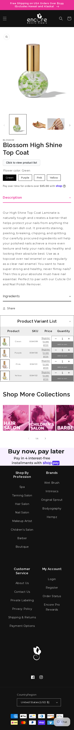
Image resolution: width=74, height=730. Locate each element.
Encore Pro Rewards (52, 607)
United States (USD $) (35, 702)
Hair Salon (22, 504)
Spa (22, 487)
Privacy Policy (22, 609)
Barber (22, 538)
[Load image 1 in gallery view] (17, 124)
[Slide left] (4, 125)
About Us (22, 583)
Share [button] (11, 308)
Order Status (52, 596)
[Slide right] (70, 125)
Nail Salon (22, 512)
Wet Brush (51, 482)
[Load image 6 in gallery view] (56, 124)
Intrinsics (52, 491)
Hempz (52, 517)
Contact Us (22, 592)
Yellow (54, 177)
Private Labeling (22, 600)
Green (9, 177)
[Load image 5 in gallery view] (36, 124)
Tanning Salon (22, 495)
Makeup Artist (22, 521)
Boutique (22, 546)
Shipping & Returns (22, 617)
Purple (25, 177)
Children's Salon (22, 529)
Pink (39, 177)
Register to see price (46, 341)
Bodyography (51, 508)
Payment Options (22, 626)
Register (52, 587)
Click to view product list (21, 162)
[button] (5, 18)
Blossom (8, 140)
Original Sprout (52, 499)
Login (52, 579)
